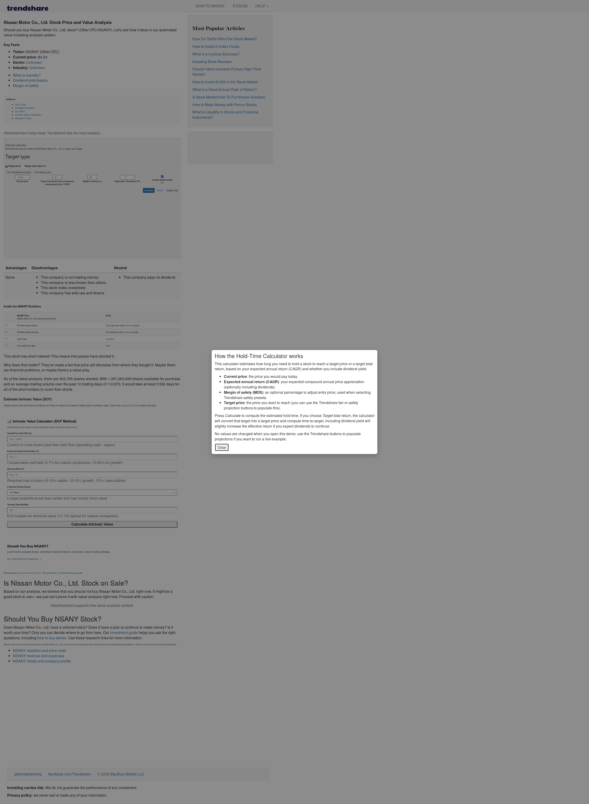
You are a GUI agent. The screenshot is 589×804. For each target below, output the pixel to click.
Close (222, 447)
